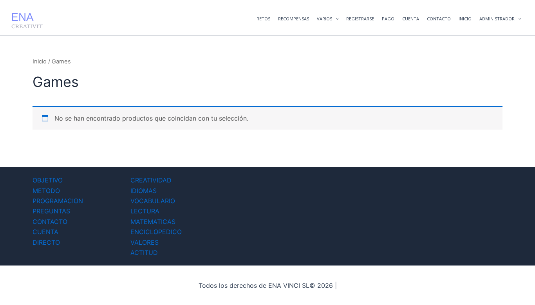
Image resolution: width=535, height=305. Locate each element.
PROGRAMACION (58, 201)
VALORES (144, 242)
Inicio (40, 61)
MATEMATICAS (152, 222)
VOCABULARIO (152, 201)
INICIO (465, 19)
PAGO (388, 19)
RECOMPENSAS (293, 19)
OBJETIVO (48, 180)
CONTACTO (439, 19)
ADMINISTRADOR (497, 19)
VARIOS (324, 19)
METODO (46, 191)
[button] (335, 19)
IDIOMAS (143, 191)
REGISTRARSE (360, 19)
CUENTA (410, 19)
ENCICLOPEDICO (156, 232)
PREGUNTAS (51, 211)
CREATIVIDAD (151, 180)
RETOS (263, 19)
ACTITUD (144, 252)
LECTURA (144, 211)
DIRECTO (46, 242)
